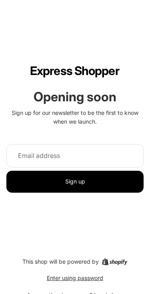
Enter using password (75, 277)
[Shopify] (114, 261)
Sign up (75, 181)
